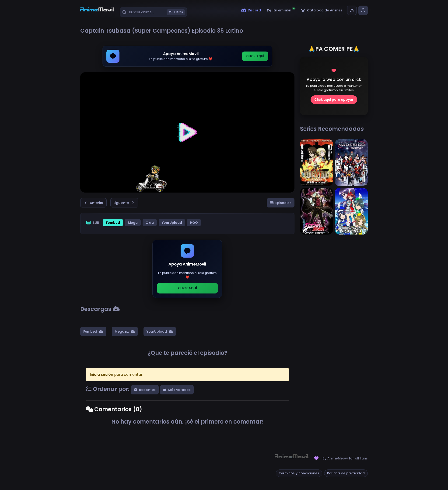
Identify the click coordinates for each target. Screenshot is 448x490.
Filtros (178, 12)
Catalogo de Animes (324, 10)
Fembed (113, 222)
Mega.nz (122, 331)
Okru (150, 222)
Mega (133, 222)
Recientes (147, 389)
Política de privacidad (346, 473)
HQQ (194, 222)
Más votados (179, 389)
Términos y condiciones (299, 473)
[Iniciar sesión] (363, 10)
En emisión (282, 10)
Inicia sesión (101, 374)
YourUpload (172, 222)
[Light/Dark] (352, 10)
